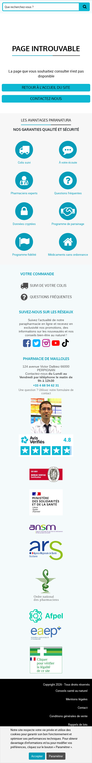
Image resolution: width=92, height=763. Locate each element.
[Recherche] (84, 6)
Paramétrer (56, 756)
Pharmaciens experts (24, 193)
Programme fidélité (24, 255)
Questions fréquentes (68, 193)
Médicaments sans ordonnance (68, 255)
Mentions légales (77, 699)
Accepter (37, 756)
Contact (83, 708)
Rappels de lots (78, 725)
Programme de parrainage (68, 224)
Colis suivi (24, 162)
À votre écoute (68, 162)
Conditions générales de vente (69, 716)
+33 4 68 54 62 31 (46, 385)
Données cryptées (24, 224)
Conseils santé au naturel (72, 691)
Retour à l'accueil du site (46, 87)
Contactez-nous (46, 98)
